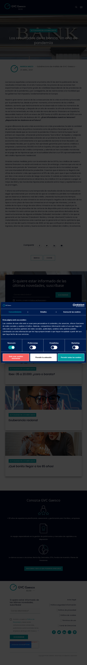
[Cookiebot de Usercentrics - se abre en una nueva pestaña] (74, 305)
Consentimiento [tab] (15, 312)
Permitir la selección (43, 357)
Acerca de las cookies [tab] (72, 312)
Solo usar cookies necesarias (16, 357)
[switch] (33, 347)
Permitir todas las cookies (71, 357)
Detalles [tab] (43, 312)
